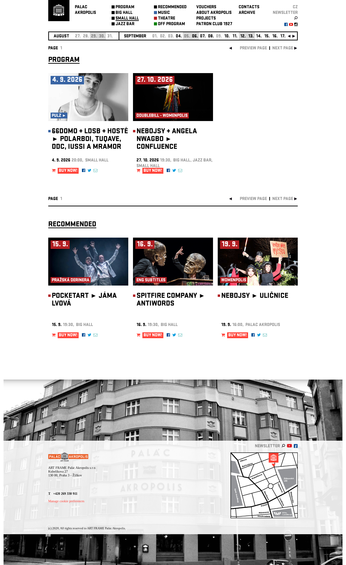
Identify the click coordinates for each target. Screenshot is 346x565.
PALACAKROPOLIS (85, 10)
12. (243, 36)
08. (211, 36)
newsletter (285, 13)
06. (195, 36)
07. (203, 36)
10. (227, 36)
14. (259, 36)
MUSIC (164, 13)
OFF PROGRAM (171, 24)
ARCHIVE (247, 13)
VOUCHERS (206, 7)
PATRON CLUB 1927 (214, 24)
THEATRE (166, 18)
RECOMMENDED (172, 7)
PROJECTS (206, 18)
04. (179, 36)
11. (235, 36)
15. (267, 36)
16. (275, 36)
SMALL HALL (127, 18)
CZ (295, 7)
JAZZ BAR (125, 24)
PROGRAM (125, 7)
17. (283, 36)
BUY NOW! (68, 171)
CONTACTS (249, 7)
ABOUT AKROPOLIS (214, 13)
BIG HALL (124, 13)
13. (251, 36)
